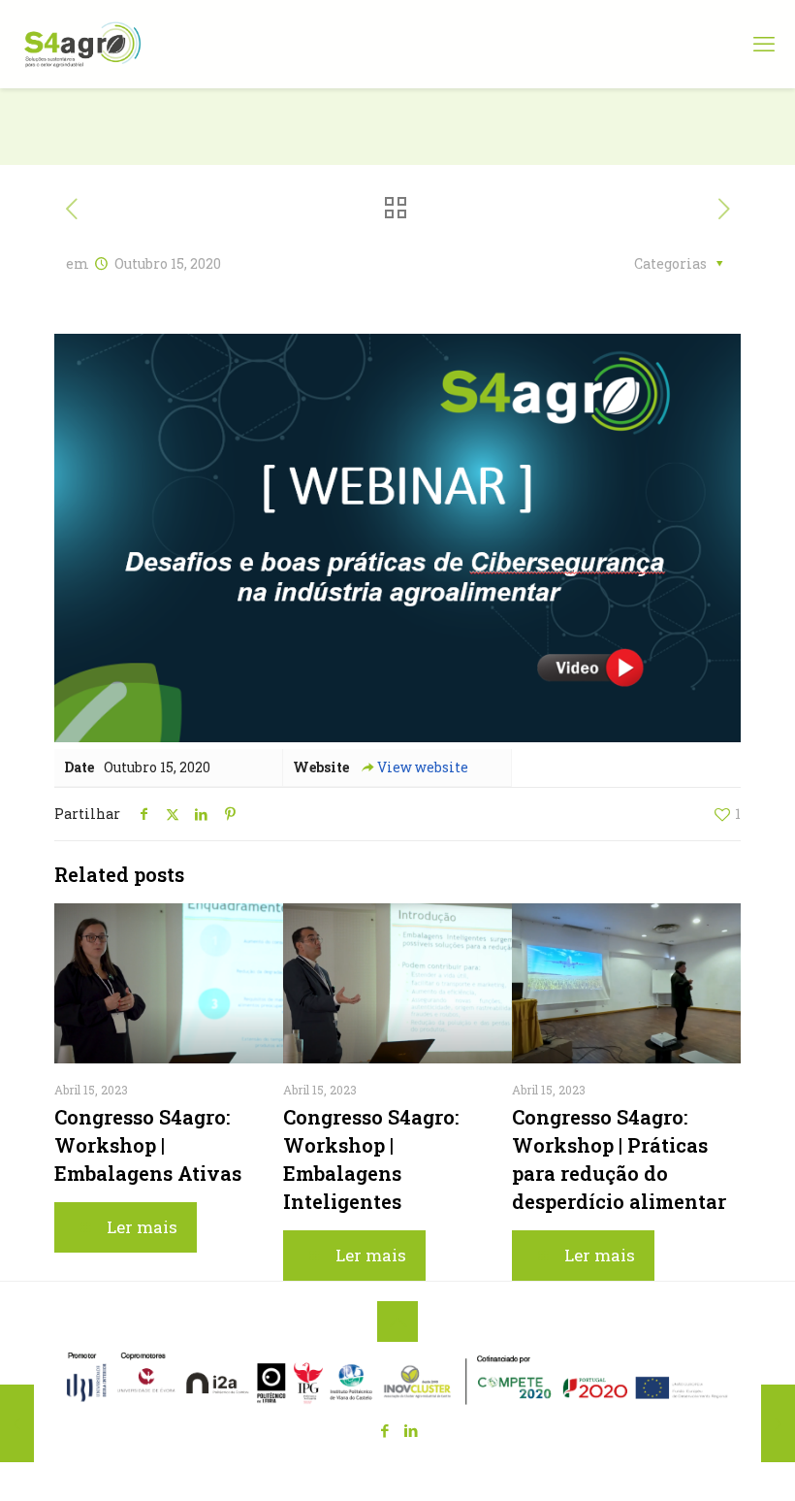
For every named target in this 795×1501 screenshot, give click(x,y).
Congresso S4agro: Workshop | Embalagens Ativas (147, 1145)
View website (422, 767)
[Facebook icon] (384, 1430)
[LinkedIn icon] (410, 1430)
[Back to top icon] (397, 1321)
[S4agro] (82, 43)
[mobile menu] (763, 43)
